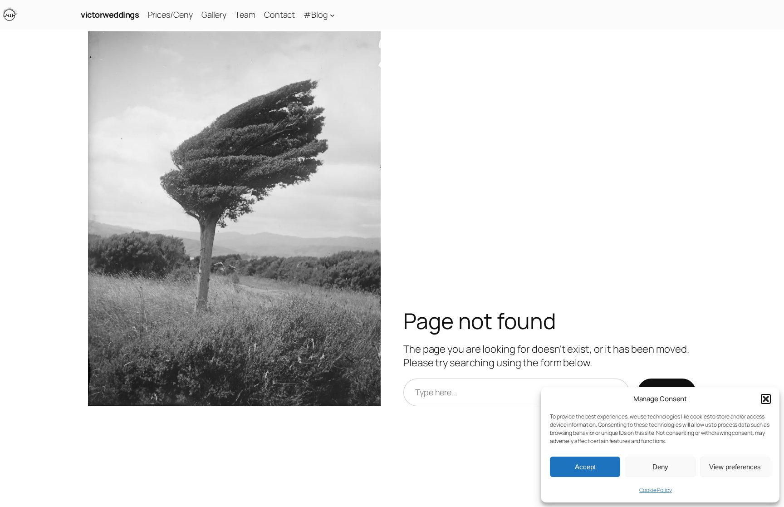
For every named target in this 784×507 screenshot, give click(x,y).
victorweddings (110, 14)
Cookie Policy (655, 490)
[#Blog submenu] (332, 14)
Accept (585, 467)
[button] (765, 399)
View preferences (735, 467)
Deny (660, 467)
